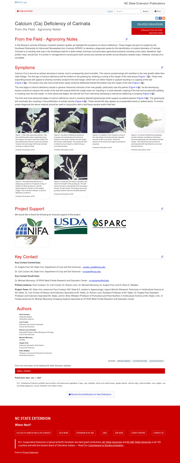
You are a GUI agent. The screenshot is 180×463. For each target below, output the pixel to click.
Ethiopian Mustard (140, 361)
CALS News (63, 433)
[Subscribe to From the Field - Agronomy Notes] (163, 18)
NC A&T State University (139, 442)
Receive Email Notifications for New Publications (91, 394)
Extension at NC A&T (85, 433)
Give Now (119, 433)
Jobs (105, 433)
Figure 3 (136, 82)
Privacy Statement (30, 452)
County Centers (138, 433)
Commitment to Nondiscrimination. (106, 445)
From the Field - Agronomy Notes (38, 29)
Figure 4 (133, 87)
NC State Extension (32, 418)
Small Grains (24, 371)
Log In (110, 11)
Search (146, 11)
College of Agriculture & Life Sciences (33, 433)
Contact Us (159, 433)
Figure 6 (141, 98)
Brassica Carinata (124, 361)
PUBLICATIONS (26, 11)
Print (158, 11)
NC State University (112, 442)
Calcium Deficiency (156, 361)
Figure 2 (19, 82)
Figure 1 (143, 76)
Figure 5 (147, 93)
